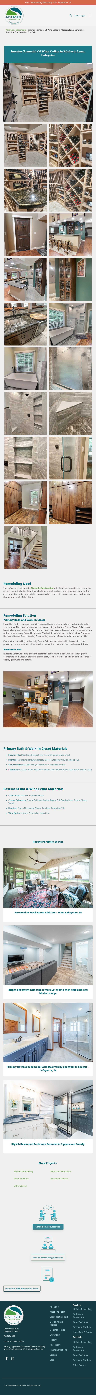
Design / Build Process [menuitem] (57, 1323)
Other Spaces (20, 1185)
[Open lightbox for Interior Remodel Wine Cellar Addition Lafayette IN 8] (70, 279)
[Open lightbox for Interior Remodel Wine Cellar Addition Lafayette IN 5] (25, 234)
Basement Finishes (59, 1178)
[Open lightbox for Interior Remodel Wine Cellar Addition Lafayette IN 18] (70, 502)
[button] (89, 15)
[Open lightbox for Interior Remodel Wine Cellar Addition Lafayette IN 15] (25, 458)
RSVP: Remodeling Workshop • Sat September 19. (48, 2)
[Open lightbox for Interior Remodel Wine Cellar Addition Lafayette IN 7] (25, 279)
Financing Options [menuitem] (58, 1349)
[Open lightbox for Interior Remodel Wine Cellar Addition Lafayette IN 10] (70, 324)
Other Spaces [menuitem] (79, 1365)
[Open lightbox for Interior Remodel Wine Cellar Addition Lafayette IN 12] (70, 368)
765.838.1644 (9, 1336)
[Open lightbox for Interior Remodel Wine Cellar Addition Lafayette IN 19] (25, 547)
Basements (21, 30)
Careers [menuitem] (53, 1354)
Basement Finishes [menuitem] (82, 1327)
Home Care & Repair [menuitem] (82, 1332)
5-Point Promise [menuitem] (57, 1329)
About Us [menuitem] (54, 1306)
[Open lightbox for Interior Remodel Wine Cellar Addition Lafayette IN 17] (25, 502)
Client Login (79, 15)
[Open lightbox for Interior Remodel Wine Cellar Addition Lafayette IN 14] (70, 413)
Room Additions (21, 1178)
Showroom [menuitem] (55, 1334)
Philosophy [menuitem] (55, 1344)
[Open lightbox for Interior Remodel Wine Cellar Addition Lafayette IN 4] (70, 190)
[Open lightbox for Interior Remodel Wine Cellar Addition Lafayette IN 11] (25, 368)
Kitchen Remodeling (23, 1171)
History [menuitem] (53, 1339)
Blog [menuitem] (52, 1359)
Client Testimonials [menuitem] (59, 1316)
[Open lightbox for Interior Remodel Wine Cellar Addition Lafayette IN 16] (70, 458)
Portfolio (10, 30)
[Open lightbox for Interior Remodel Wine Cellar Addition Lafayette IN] (25, 145)
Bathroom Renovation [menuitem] (78, 1315)
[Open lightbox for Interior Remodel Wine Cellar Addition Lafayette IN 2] (70, 145)
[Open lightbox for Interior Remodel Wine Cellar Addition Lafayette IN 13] (25, 413)
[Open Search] (70, 15)
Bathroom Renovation (60, 1171)
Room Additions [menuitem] (80, 1322)
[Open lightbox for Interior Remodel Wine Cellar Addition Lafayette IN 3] (25, 190)
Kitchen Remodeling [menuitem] (82, 1309)
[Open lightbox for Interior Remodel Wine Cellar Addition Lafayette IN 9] (25, 324)
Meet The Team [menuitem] (57, 1311)
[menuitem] (77, 1337)
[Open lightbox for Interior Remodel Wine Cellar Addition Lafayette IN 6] (70, 234)
